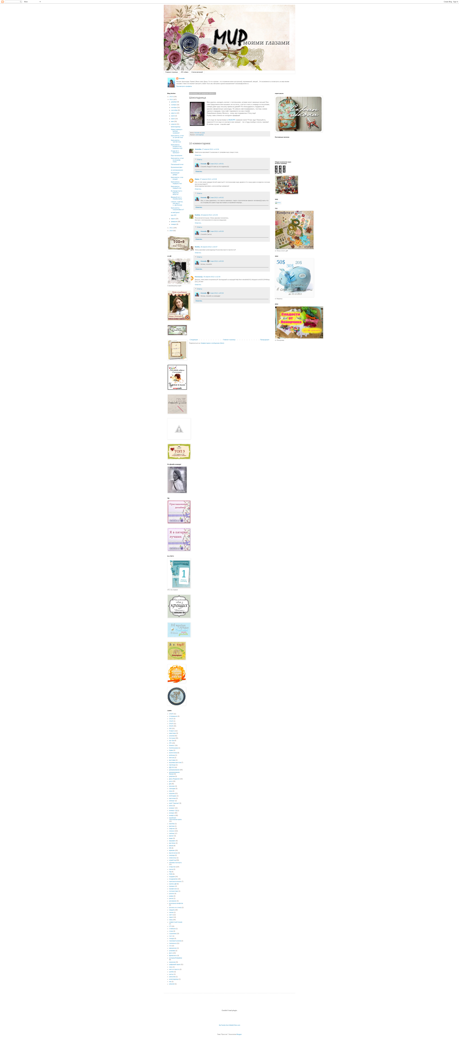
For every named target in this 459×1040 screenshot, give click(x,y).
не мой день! (175, 212)
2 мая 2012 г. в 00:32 (217, 197)
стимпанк (172, 929)
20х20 (171, 723)
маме (171, 838)
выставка (172, 760)
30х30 (171, 726)
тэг (170, 946)
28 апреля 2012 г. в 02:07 (209, 247)
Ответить (198, 155)
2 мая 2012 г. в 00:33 (217, 231)
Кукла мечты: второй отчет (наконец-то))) (176, 146)
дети (170, 781)
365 (170, 728)
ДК (170, 784)
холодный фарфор (175, 958)
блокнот (172, 745)
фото (171, 953)
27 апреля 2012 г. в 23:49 (208, 179)
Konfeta (197, 215)
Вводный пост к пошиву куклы (176, 198)
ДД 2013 (172, 767)
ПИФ (170, 874)
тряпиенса (172, 943)
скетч (171, 915)
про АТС (174, 215)
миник (171, 846)
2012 (171, 99)
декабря (174, 102)
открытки (172, 867)
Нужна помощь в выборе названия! (176, 131)
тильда (171, 938)
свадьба (172, 910)
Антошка (172, 738)
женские (172, 786)
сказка (171, 912)
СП (170, 926)
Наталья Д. (199, 277)
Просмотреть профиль (184, 86)
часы (170, 967)
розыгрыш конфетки (176, 903)
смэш (171, 920)
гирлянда (172, 765)
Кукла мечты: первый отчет (176, 182)
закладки (172, 788)
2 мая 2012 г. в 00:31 (217, 164)
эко (170, 981)
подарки (172, 876)
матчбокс (172, 843)
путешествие (173, 891)
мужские (172, 850)
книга (171, 805)
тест (170, 936)
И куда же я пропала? (175, 151)
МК (170, 848)
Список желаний (197, 72)
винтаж (171, 757)
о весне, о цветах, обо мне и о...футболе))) (177, 203)
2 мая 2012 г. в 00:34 (217, 293)
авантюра (172, 733)
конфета (172, 815)
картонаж (172, 798)
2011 (171, 228)
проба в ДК (173, 884)
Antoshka (198, 149)
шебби (171, 972)
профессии (173, 889)
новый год (172, 860)
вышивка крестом (175, 762)
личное (171, 831)
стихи (171, 931)
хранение (172, 962)
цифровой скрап (174, 964)
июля (173, 116)
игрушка (172, 793)
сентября (174, 110)
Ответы (199, 159)
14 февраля (173, 716)
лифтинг (172, 828)
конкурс (171, 813)
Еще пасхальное (176, 155)
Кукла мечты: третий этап (176, 141)
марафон (172, 841)
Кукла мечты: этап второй (177, 178)
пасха (171, 869)
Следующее (194, 340)
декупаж (172, 776)
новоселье (172, 858)
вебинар (172, 755)
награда (172, 855)
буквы (171, 750)
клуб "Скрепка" (174, 803)
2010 (171, 230)
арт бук (171, 740)
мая (172, 121)
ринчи (171, 898)
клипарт (172, 801)
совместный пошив (175, 922)
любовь (171, 833)
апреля (174, 124)
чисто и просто (174, 969)
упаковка (172, 950)
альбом (171, 736)
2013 (171, 96)
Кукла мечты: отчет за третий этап (177, 136)
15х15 (171, 719)
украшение (173, 948)
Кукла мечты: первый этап (176, 187)
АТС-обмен (184, 72)
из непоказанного (177, 170)
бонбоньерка (173, 748)
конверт (172, 808)
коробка (172, 824)
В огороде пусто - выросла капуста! (177, 192)
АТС (170, 743)
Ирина (197, 179)
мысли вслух (173, 853)
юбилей (171, 984)
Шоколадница (175, 127)
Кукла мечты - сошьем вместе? (177, 208)
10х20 (171, 714)
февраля (174, 221)
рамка (171, 896)
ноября (174, 105)
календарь (172, 796)
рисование (172, 901)
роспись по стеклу (175, 907)
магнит (171, 836)
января (173, 224)
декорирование (174, 770)
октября (174, 107)
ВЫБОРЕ (232, 120)
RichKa (197, 247)
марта (173, 219)
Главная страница (171, 72)
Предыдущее (264, 340)
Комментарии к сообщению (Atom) (212, 343)
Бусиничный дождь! (175, 173)
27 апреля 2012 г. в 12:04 (210, 149)
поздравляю (173, 879)
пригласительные (175, 881)
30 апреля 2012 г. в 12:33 (211, 277)
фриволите (173, 955)
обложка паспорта (175, 862)
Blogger (239, 1034)
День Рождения (174, 779)
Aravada (182, 78)
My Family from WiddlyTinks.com (229, 1025)
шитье (171, 974)
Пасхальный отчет (177, 164)
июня (173, 119)
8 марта (172, 731)
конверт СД (173, 810)
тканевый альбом (175, 941)
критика (171, 826)
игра (170, 791)
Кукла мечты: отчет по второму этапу (177, 160)
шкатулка (172, 977)
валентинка (173, 753)
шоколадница (199, 134)
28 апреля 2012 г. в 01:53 (209, 215)
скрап (171, 917)
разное (171, 893)
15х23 (171, 721)
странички (172, 933)
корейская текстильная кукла (175, 818)
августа (174, 113)
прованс (172, 886)
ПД (170, 872)
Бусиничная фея (176, 167)
